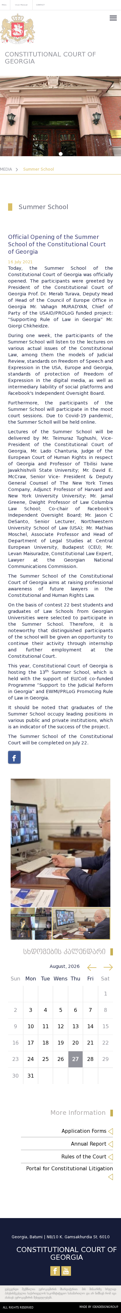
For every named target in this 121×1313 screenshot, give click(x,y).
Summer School (38, 169)
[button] (104, 784)
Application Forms (85, 1131)
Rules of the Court (84, 1157)
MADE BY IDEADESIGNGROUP (98, 1307)
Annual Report (89, 1144)
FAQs (4, 5)
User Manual (21, 5)
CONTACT (40, 5)
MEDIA (6, 169)
